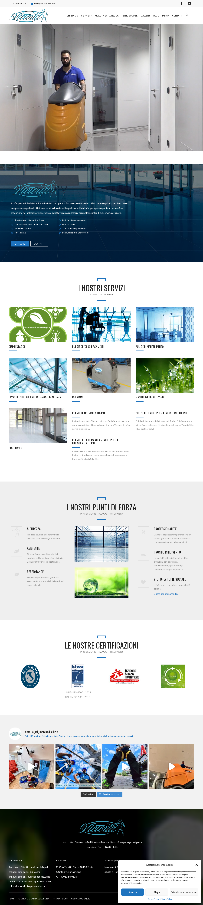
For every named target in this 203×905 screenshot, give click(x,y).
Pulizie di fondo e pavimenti (88, 346)
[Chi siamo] (101, 375)
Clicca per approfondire (166, 593)
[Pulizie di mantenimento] (165, 324)
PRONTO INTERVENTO (167, 552)
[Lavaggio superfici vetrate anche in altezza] (38, 375)
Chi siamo (20, 244)
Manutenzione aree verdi (150, 397)
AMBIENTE (33, 548)
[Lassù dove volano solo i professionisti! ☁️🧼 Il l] (78, 766)
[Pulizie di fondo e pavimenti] (101, 324)
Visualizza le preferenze (183, 892)
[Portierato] (38, 425)
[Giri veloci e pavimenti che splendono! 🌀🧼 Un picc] (171, 766)
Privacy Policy (166, 899)
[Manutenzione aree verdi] (165, 375)
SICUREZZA (34, 528)
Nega (157, 892)
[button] (196, 864)
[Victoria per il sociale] (143, 582)
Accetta (132, 892)
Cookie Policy (153, 899)
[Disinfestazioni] (38, 324)
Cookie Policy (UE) (80, 899)
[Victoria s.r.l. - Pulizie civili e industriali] (28, 15)
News (11, 899)
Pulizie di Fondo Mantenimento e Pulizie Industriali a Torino (95, 441)
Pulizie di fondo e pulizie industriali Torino (161, 413)
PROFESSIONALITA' (165, 528)
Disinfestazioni (17, 346)
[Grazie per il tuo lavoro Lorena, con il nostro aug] (31, 766)
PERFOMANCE (35, 571)
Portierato (15, 448)
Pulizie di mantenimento (150, 346)
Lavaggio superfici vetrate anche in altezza (35, 397)
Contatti (39, 244)
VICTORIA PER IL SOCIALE (170, 579)
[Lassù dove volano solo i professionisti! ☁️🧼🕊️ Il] (124, 766)
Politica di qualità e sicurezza (33, 899)
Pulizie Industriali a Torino (88, 413)
